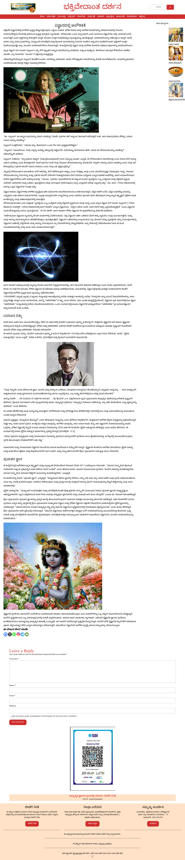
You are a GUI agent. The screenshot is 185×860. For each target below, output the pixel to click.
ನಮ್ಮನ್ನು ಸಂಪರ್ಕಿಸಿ (105, 844)
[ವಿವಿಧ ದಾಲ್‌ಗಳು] (176, 72)
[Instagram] (18, 634)
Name (12, 686)
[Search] (170, 7)
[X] (10, 634)
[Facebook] (6, 634)
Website (12, 706)
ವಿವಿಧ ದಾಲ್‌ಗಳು (174, 81)
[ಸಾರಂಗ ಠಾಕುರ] (176, 35)
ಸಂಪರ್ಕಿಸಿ (153, 823)
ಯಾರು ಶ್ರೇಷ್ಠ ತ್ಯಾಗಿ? (175, 63)
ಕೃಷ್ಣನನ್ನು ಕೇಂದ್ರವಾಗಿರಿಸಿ (177, 100)
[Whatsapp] (14, 634)
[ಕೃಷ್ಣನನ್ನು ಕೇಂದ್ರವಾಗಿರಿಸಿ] (176, 90)
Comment (14, 659)
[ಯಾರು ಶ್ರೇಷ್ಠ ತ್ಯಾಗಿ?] (176, 54)
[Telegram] (22, 634)
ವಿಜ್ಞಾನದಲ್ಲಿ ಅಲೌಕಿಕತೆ (70, 25)
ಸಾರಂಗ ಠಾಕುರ (174, 44)
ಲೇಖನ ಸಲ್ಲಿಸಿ (92, 823)
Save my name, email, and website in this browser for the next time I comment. (44, 716)
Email (12, 696)
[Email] (27, 634)
